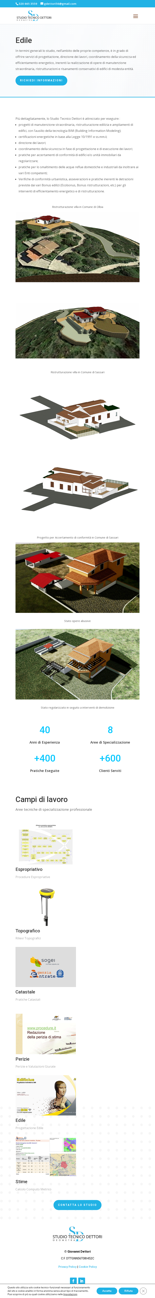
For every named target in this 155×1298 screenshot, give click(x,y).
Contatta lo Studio (77, 1204)
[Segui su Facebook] (73, 1281)
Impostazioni (70, 1294)
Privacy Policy (67, 1267)
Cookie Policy (88, 1267)
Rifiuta (128, 1291)
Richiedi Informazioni (41, 80)
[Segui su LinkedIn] (81, 1281)
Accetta (107, 1291)
